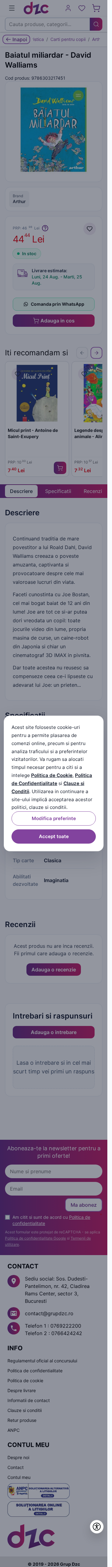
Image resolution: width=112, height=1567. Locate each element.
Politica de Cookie (51, 775)
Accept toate (54, 836)
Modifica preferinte (54, 818)
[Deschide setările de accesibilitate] (97, 1527)
